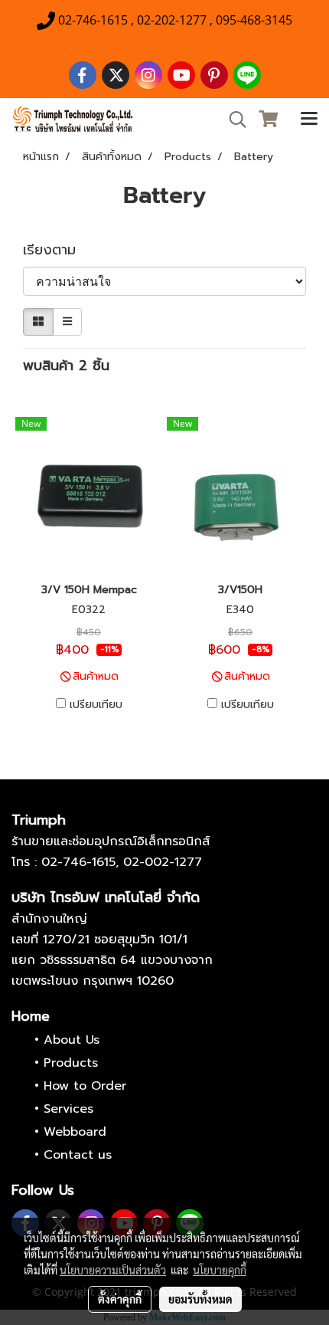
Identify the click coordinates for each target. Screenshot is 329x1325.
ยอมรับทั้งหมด (200, 1299)
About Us (71, 1040)
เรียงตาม (57, 250)
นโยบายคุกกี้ (219, 1270)
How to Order (85, 1086)
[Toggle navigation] (309, 119)
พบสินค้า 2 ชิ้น (66, 366)
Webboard (75, 1132)
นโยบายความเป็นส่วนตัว (113, 1270)
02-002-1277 (162, 862)
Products (71, 1063)
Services (68, 1109)
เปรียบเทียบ (96, 705)
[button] (232, 119)
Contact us (78, 1155)
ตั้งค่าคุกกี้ (120, 1299)
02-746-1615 (78, 862)
